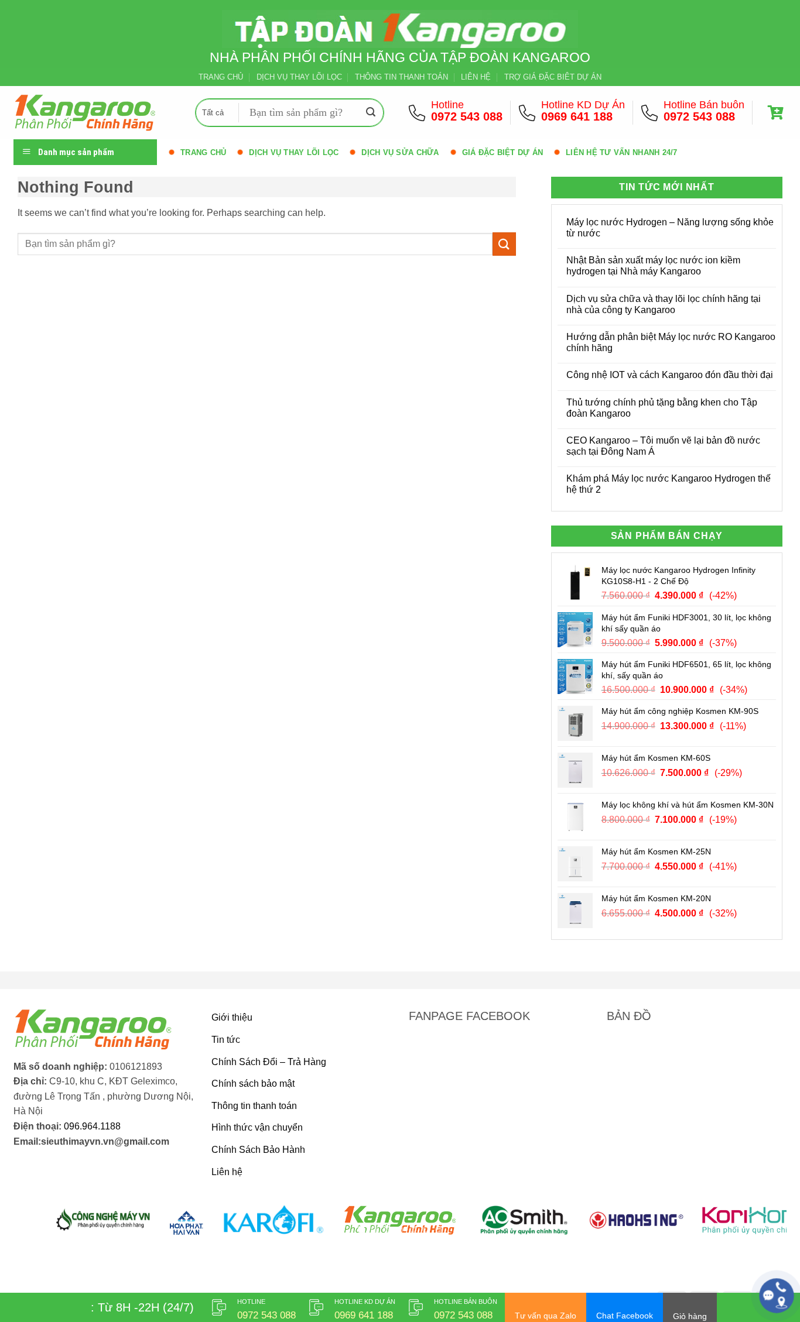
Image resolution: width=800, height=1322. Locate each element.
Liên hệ (226, 1172)
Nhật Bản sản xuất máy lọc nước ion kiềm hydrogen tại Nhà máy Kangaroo (653, 265)
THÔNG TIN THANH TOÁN (401, 77)
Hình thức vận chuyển (257, 1127)
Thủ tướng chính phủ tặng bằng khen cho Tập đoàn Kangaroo (661, 407)
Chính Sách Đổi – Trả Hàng (268, 1062)
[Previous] (43, 1226)
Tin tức (225, 1040)
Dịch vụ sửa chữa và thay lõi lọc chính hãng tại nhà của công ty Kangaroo (663, 304)
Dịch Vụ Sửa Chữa (400, 152)
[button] (777, 112)
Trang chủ (203, 152)
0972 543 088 (466, 116)
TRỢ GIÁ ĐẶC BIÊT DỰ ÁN (552, 77)
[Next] (756, 1226)
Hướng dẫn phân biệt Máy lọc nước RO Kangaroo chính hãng (670, 342)
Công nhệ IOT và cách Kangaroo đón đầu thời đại (669, 375)
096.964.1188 (92, 1126)
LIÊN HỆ (476, 77)
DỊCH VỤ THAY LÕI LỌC (299, 77)
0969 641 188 (577, 116)
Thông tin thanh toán (254, 1106)
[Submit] (371, 113)
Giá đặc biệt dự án (502, 152)
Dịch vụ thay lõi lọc (294, 152)
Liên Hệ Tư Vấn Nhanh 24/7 (621, 152)
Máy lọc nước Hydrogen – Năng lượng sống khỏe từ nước (670, 227)
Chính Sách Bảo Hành (258, 1150)
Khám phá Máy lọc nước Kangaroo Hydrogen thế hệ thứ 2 (668, 484)
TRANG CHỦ (221, 77)
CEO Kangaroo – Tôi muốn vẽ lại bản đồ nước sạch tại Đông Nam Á (663, 445)
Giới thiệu (231, 1017)
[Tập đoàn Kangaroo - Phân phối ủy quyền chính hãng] (95, 112)
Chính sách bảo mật (253, 1083)
